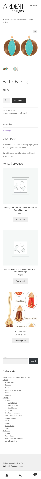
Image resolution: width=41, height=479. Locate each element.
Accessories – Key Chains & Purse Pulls (16, 377)
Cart (31, 473)
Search (5, 357)
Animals (8, 385)
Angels (7, 400)
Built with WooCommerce (13, 466)
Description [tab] (7, 124)
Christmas (9, 410)
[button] (35, 31)
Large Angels (12, 403)
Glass (7, 421)
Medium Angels (13, 405)
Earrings (14, 19)
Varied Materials (11, 441)
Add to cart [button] (20, 219)
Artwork (5, 380)
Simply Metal (22, 19)
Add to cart (19, 100)
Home (7, 19)
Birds (7, 387)
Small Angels (12, 408)
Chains (7, 433)
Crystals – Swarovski (12, 413)
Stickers (8, 395)
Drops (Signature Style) (13, 415)
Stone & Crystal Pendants (14, 438)
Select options (20, 340)
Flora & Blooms (10, 418)
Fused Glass (9, 436)
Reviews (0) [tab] (7, 131)
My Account (7, 475)
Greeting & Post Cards (13, 390)
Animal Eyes (9, 382)
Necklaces (6, 431)
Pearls (7, 423)
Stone (7, 428)
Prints (7, 392)
